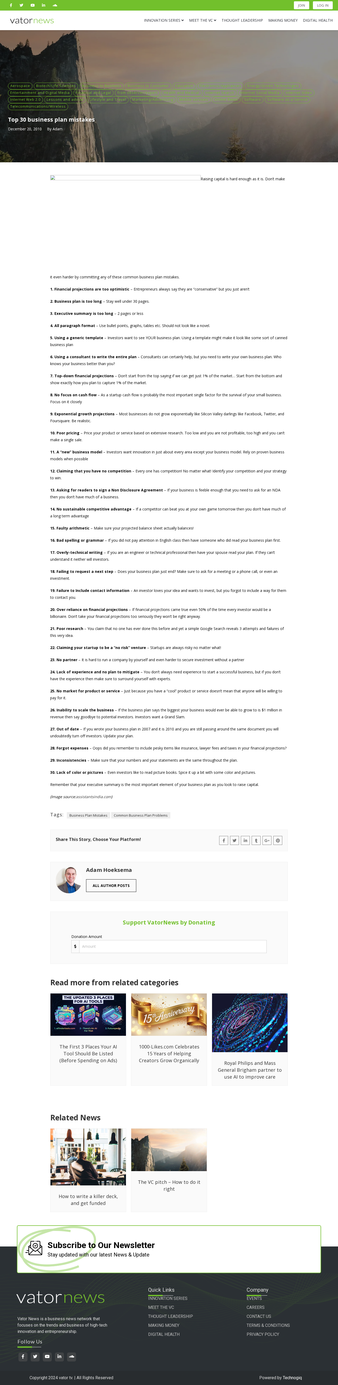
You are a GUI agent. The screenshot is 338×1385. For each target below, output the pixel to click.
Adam (58, 128)
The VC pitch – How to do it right (169, 1185)
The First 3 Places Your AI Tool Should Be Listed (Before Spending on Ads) (88, 1053)
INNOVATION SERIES (167, 1298)
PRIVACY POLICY (263, 1334)
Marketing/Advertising (152, 99)
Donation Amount (86, 936)
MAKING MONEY (163, 1325)
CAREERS (256, 1307)
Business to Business (101, 85)
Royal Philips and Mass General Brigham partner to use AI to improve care (250, 1070)
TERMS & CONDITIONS (268, 1325)
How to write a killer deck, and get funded (88, 1199)
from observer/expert (137, 92)
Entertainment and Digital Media (40, 92)
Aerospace (20, 85)
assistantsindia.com (93, 796)
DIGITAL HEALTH (164, 1334)
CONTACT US (259, 1316)
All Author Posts (111, 885)
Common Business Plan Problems (141, 815)
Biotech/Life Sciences (56, 85)
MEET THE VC (161, 1307)
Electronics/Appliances (220, 85)
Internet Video (299, 92)
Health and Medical (181, 92)
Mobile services (193, 99)
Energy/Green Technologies (273, 85)
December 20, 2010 (25, 128)
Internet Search (219, 92)
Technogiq (292, 1377)
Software (252, 99)
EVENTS (254, 1298)
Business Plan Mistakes (88, 815)
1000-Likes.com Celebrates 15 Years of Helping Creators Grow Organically (169, 1053)
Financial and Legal (93, 92)
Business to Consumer (148, 85)
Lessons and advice (65, 99)
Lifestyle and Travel (108, 99)
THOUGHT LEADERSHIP (170, 1316)
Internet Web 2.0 (25, 99)
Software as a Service (287, 99)
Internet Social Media (260, 92)
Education (184, 85)
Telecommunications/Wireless (38, 106)
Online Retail (226, 99)
